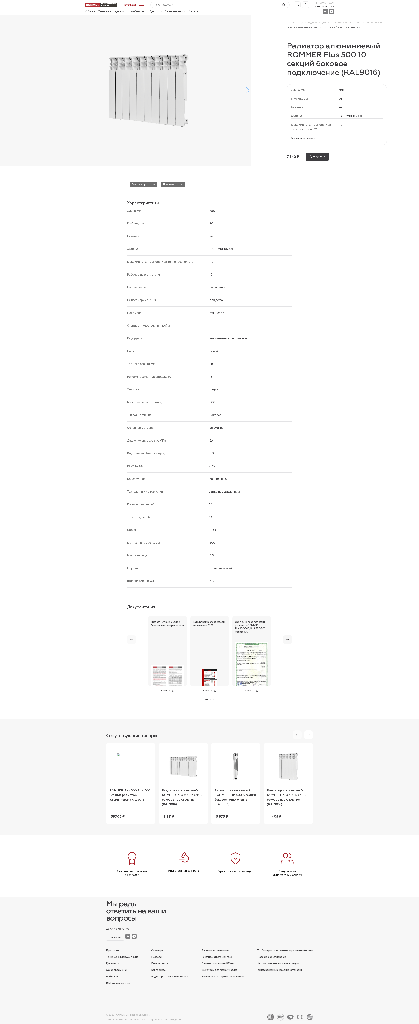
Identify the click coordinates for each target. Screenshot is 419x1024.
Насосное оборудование (271, 956)
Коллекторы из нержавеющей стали (223, 976)
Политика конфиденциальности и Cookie (125, 1019)
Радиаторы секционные (318, 23)
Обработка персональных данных (166, 1019)
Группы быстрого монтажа (217, 956)
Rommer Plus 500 (374, 23)
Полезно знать (159, 963)
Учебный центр (139, 11)
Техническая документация (122, 956)
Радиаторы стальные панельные (170, 976)
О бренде (90, 11)
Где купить (156, 11)
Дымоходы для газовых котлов (219, 970)
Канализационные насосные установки (279, 970)
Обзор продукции (116, 970)
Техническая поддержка (111, 11)
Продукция (301, 23)
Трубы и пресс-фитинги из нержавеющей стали (285, 950)
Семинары (157, 950)
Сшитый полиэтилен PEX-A (218, 963)
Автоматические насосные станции (278, 963)
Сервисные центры (175, 11)
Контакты (193, 11)
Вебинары (112, 976)
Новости (156, 956)
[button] (247, 90)
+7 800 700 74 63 (323, 6)
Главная (290, 23)
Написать (115, 937)
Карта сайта (158, 970)
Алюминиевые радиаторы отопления (347, 23)
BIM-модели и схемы (118, 983)
